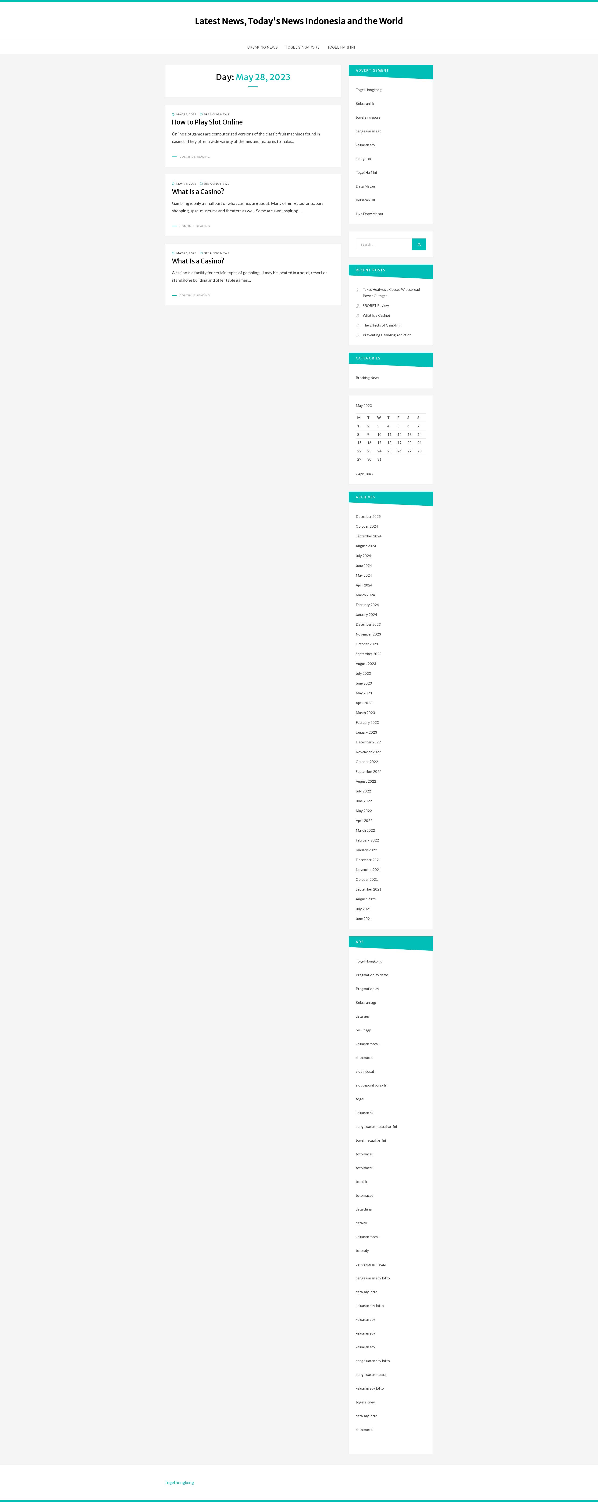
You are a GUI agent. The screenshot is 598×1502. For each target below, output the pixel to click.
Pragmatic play (367, 989)
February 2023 (367, 722)
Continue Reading (194, 156)
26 (399, 451)
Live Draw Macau (369, 214)
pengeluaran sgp (368, 131)
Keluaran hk (365, 103)
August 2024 (366, 546)
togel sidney (365, 1402)
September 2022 (368, 771)
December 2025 (368, 516)
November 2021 (368, 869)
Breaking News (262, 47)
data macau (364, 1429)
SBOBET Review (376, 305)
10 (379, 434)
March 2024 (365, 595)
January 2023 (366, 732)
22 (359, 451)
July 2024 (363, 556)
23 (369, 451)
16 (369, 442)
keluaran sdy (365, 145)
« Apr (360, 474)
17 (379, 442)
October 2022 (367, 762)
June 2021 (364, 918)
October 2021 (367, 879)
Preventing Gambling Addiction (387, 335)
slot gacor (364, 158)
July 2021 (363, 909)
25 (389, 451)
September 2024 (368, 536)
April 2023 (364, 703)
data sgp (362, 1016)
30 (369, 459)
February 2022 (367, 840)
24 (379, 451)
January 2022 (366, 850)
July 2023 (363, 673)
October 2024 (367, 526)
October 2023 (367, 644)
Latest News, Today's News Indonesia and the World (299, 21)
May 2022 (364, 811)
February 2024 (367, 605)
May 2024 (364, 575)
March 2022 (365, 830)
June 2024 (364, 565)
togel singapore (368, 117)
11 (389, 434)
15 (359, 442)
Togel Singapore (303, 47)
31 (379, 459)
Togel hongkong (179, 1482)
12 (399, 434)
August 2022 (366, 781)
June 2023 (364, 683)
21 (419, 442)
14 (419, 434)
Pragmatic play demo (372, 975)
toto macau (364, 1168)
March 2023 (365, 712)
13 (409, 434)
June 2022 (364, 801)
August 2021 (366, 899)
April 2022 (364, 820)
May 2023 (364, 693)
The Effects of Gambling (382, 325)
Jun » (369, 474)
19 (399, 442)
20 (409, 442)
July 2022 (363, 791)
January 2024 (366, 614)
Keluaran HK (365, 200)
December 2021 (368, 860)
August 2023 (366, 663)
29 (359, 459)
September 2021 (368, 889)
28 (419, 451)
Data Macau (365, 186)
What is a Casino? (198, 192)
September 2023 (368, 654)
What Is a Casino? (198, 261)
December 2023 (368, 624)
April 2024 (364, 585)
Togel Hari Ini (341, 47)
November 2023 (368, 634)
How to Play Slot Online (207, 122)
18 (389, 442)
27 (409, 451)
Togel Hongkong (369, 90)
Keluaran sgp (366, 1002)
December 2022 (368, 742)
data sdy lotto (366, 1416)
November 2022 (368, 752)
